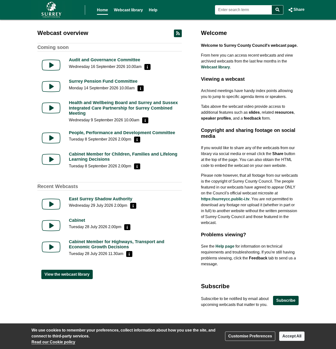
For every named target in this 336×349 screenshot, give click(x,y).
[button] (296, 10)
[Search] (277, 10)
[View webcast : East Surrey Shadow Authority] (51, 204)
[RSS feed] (178, 33)
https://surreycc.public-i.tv (225, 199)
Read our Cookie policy (53, 342)
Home (102, 10)
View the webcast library (67, 274)
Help (153, 10)
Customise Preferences (250, 336)
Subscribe (285, 300)
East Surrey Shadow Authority (100, 198)
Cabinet (77, 220)
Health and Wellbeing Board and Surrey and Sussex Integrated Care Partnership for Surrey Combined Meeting (123, 108)
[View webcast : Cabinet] (51, 225)
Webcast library (128, 10)
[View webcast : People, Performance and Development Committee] (51, 138)
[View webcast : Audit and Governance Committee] (51, 65)
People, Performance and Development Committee (122, 132)
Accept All (291, 336)
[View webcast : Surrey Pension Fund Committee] (51, 86)
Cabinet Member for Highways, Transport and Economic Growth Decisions (116, 244)
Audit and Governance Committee (104, 59)
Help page (224, 246)
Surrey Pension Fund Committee (103, 81)
